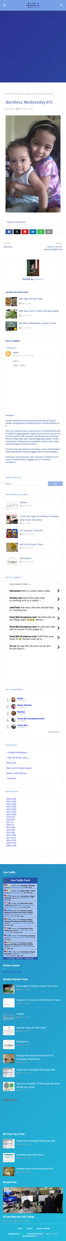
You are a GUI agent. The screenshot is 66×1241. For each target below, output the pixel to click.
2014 (10, 830)
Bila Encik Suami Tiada (31, 544)
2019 (10, 817)
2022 (11, 809)
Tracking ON (29, 958)
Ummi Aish (22, 725)
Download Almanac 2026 (19, 937)
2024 (11, 804)
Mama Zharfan (24, 705)
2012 (11, 835)
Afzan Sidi (11, 763)
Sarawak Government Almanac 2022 (34, 1168)
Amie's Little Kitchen (16, 773)
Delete (23, 365)
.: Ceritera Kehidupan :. (17, 752)
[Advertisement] (33, 45)
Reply (16, 365)
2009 (11, 843)
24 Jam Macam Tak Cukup (20, 923)
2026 (11, 799)
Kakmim (11, 109)
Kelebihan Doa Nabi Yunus (30, 1154)
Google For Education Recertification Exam (38, 1000)
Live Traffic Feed (20, 880)
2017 (10, 822)
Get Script (10, 958)
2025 (11, 801)
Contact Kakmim (43, 1229)
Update (23, 502)
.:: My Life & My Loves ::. (17, 757)
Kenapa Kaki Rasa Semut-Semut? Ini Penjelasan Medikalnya (35, 1057)
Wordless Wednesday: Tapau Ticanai (37, 323)
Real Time (19, 958)
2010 (11, 840)
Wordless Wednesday (21, 94)
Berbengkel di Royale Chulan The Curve (36, 986)
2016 (10, 825)
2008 (11, 845)
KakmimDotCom (16, 887)
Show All (11, 778)
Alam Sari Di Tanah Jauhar (19, 768)
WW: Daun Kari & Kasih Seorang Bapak (39, 311)
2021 (11, 812)
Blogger (39, 1236)
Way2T (23, 1234)
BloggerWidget (54, 732)
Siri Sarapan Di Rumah (31, 530)
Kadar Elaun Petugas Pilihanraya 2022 (35, 1069)
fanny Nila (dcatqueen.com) (30, 718)
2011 (11, 838)
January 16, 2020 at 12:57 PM (23, 356)
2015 (10, 827)
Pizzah (20, 698)
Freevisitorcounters (12, 972)
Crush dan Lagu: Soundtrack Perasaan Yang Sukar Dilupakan (39, 518)
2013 (10, 832)
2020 (11, 814)
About (29, 1229)
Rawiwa (21, 712)
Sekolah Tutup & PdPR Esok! (31, 1027)
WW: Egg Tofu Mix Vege (30, 298)
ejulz (15, 352)
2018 (10, 819)
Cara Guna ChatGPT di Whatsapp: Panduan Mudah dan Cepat (38, 1085)
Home (8, 94)
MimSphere (25, 558)
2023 (11, 806)
